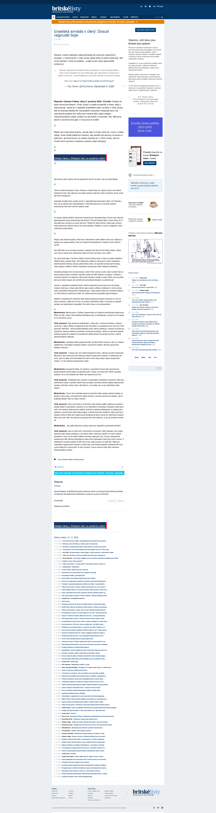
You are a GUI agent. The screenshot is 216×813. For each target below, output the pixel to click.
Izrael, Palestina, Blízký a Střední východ (71, 459)
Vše (155, 357)
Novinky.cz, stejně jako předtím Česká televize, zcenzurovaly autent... (85, 547)
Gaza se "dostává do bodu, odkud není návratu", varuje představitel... (84, 616)
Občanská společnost (58, 798)
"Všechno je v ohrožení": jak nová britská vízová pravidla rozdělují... (83, 673)
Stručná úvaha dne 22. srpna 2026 (144, 287)
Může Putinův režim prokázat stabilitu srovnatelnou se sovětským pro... (84, 699)
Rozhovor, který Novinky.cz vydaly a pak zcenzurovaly (80, 544)
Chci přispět (150, 163)
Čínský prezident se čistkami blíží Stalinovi (75, 647)
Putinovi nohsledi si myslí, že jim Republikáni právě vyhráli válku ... (83, 679)
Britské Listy (146, 792)
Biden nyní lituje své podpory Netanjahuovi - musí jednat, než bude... (83, 745)
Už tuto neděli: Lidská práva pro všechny (75, 570)
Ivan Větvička (144, 305)
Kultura (54, 795)
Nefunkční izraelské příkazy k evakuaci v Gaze (89, 733)
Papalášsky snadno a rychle (80, 664)
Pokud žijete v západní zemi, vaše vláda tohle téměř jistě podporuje (83, 696)
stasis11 (73, 713)
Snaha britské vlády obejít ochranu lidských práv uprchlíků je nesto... (84, 659)
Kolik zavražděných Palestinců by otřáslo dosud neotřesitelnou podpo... (94, 708)
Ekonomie (55, 793)
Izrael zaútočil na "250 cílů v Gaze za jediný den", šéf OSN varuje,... (83, 624)
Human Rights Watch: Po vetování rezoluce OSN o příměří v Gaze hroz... (85, 590)
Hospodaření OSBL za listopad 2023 (73, 575)
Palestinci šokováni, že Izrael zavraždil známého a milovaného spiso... (84, 604)
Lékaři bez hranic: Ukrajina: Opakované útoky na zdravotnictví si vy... (84, 641)
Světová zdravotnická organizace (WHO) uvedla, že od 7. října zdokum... (84, 630)
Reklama (90, 798)
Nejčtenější (133, 272)
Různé (71, 798)
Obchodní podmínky (94, 800)
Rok (149, 357)
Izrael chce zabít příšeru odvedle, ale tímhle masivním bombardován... (84, 581)
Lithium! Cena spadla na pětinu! (81, 731)
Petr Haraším (66, 664)
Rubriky (103, 17)
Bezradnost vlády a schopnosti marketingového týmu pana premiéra (92, 716)
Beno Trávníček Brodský (70, 667)
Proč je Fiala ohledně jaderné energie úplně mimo (77, 639)
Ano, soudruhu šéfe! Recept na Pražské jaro (146, 294)
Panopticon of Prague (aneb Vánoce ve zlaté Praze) (95, 667)
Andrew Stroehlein (68, 733)
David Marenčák (67, 719)
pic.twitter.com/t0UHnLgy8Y (103, 81)
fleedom (73, 753)
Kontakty (90, 793)
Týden (137, 357)
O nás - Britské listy (93, 791)
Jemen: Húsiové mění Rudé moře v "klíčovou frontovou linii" (81, 687)
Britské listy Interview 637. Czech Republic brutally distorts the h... (83, 636)
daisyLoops (74, 662)
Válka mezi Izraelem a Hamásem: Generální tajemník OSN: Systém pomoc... (86, 705)
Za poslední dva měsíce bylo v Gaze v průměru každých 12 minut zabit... (85, 621)
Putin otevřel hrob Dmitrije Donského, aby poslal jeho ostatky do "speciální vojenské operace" (145, 333)
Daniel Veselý (66, 708)
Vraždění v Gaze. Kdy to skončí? (72, 561)
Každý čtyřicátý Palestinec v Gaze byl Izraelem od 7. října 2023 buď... (84, 710)
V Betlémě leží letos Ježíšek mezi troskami (75, 762)
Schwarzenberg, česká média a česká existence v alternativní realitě (92, 552)
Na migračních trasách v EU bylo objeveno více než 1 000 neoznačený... (85, 613)
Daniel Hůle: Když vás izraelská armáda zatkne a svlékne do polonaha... (85, 607)
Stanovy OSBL (109, 791)
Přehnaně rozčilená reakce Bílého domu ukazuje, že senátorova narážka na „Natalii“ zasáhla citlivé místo (146, 324)
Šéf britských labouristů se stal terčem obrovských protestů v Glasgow (84, 644)
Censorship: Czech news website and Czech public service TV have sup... (86, 549)
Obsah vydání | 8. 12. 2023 (66, 537)
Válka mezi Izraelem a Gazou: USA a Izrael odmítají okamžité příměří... (84, 610)
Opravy (90, 795)
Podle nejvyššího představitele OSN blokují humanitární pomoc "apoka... (85, 774)
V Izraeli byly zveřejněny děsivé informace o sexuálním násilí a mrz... (84, 748)
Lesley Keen (67, 567)
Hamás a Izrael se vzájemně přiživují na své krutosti (88, 736)
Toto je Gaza (66, 601)
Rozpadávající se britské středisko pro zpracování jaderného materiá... (84, 768)
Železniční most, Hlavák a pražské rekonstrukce (87, 728)
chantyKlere (75, 567)
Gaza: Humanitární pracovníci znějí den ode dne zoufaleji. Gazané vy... (84, 593)
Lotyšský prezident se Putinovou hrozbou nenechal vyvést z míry (83, 682)
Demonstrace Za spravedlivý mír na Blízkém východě (79, 572)
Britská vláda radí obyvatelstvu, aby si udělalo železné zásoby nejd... (84, 742)
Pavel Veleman (67, 558)
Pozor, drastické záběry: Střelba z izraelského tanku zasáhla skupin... (84, 656)
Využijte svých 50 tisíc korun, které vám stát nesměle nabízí (93, 725)
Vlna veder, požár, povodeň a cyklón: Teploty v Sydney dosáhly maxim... (85, 596)
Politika (71, 793)
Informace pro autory (111, 795)
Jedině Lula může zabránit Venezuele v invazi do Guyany (90, 722)
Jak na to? (135, 188)
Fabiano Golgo (66, 722)
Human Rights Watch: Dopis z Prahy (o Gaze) (89, 756)
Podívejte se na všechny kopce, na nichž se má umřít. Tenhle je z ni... (84, 627)
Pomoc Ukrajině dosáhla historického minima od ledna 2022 (81, 690)
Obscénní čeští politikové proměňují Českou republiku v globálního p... (84, 676)
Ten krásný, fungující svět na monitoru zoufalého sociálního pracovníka (95, 558)
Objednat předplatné (145, 30)
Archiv (75, 17)
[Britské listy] (80, 158)
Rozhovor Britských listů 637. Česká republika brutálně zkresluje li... (83, 633)
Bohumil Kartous (67, 725)
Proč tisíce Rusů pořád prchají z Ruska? (146, 350)
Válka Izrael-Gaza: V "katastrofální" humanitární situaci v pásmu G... (84, 564)
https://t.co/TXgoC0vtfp (82, 81)
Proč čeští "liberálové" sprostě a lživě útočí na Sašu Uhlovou (146, 315)
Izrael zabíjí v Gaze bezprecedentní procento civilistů (78, 578)
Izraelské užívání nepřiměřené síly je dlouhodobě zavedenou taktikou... (84, 765)
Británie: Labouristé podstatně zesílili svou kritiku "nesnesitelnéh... (84, 584)
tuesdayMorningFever (78, 598)
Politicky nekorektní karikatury (145, 234)
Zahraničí (54, 791)
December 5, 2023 (104, 86)
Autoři (125, 17)
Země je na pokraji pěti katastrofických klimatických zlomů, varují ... (83, 751)
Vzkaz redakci (109, 793)
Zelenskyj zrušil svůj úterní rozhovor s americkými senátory (81, 771)
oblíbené (121, 501)
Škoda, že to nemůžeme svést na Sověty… (145, 281)
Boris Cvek (65, 716)
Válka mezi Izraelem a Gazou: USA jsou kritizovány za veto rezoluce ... (84, 587)
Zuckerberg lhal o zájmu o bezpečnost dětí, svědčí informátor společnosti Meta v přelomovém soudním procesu (145, 342)
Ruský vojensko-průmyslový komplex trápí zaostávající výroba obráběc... (85, 685)
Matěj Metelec (66, 728)
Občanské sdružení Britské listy (73, 808)
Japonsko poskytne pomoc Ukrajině (73, 693)
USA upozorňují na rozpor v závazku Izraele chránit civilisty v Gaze (83, 618)
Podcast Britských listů (143, 175)
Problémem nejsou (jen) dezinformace (85, 719)
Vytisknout (60, 467)
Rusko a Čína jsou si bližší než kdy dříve (74, 670)
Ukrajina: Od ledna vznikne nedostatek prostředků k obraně (81, 653)
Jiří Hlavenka (66, 731)
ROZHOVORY (84, 17)
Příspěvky (134, 17)
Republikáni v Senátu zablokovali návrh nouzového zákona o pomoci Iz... (85, 650)
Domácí (71, 791)
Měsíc (144, 357)
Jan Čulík (66, 552)
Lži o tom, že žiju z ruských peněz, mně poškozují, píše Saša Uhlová (144, 301)
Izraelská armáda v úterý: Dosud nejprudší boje (77, 776)
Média (70, 795)
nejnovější (112, 501)
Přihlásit (159, 6)
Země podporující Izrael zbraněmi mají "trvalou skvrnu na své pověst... (84, 759)
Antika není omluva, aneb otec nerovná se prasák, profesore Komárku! (145, 308)
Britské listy (67, 9)
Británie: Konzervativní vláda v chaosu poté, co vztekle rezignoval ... (83, 739)
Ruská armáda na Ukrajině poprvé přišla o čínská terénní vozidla (82, 702)
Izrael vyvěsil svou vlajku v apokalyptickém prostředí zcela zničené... (85, 541)
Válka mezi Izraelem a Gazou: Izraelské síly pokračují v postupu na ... (84, 555)
